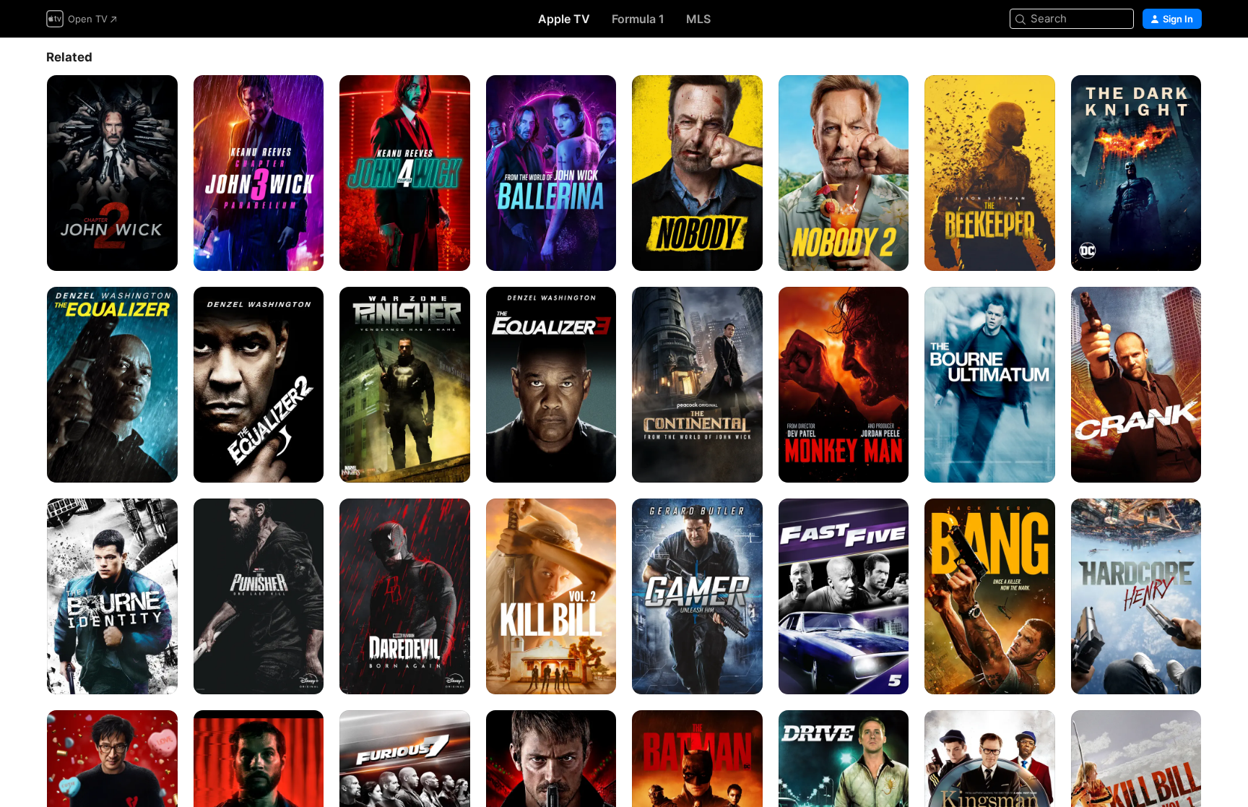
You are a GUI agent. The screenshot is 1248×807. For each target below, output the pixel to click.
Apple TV (564, 19)
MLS (698, 19)
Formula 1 (638, 19)
